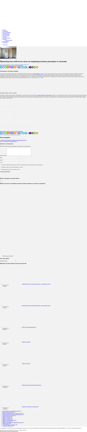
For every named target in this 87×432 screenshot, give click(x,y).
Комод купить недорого (8, 412)
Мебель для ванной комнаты (9, 420)
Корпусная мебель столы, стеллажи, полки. (12, 413)
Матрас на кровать (7, 416)
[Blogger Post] (32, 67)
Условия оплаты (6, 34)
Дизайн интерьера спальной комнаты (12, 134)
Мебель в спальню (7, 419)
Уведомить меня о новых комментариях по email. (12, 167)
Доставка (5, 36)
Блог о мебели (6, 41)
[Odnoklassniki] (14, 67)
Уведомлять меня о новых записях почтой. (11, 169)
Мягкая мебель (6, 423)
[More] (37, 67)
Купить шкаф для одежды (8, 415)
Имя (1, 157)
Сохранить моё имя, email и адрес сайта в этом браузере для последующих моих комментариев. (22, 164)
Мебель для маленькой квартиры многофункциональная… (13, 140)
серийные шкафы (36, 73)
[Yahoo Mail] (30, 67)
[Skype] (21, 67)
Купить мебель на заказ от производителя (9, 431)
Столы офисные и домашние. (9, 424)
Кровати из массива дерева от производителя (12, 414)
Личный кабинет (6, 33)
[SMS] (28, 67)
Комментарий (3, 155)
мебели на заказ (40, 74)
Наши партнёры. (8, 40)
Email (1, 160)
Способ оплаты (6, 35)
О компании (5, 31)
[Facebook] (1, 67)
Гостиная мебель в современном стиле (11, 411)
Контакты (5, 39)
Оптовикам (5, 42)
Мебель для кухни (6, 421)
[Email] (34, 67)
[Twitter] (3, 67)
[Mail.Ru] (12, 67)
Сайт (1, 162)
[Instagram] (10, 67)
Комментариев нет (24, 64)
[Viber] (19, 67)
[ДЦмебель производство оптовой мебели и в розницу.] (18, 27)
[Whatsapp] (5, 67)
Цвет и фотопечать (7, 32)
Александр (17, 64)
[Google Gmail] (17, 67)
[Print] (8, 67)
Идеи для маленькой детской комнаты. (9, 141)
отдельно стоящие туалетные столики (44, 95)
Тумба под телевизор (7, 425)
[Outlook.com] (26, 67)
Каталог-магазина (6, 38)
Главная (4, 30)
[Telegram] (23, 67)
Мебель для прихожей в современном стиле (12, 422)
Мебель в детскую (6, 417)
